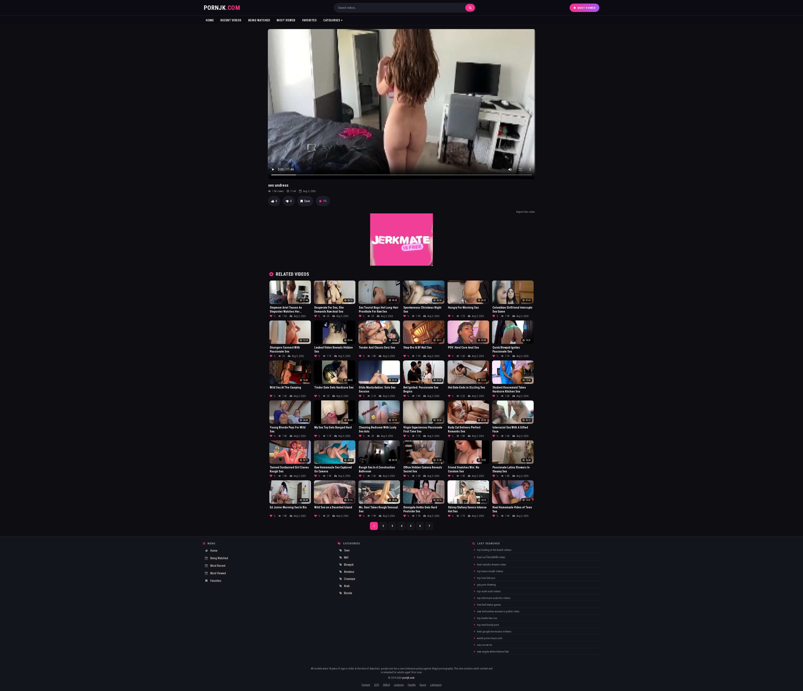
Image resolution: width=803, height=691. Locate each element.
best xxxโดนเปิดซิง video (490, 557)
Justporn (399, 684)
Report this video (525, 211)
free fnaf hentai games (488, 604)
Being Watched (259, 20)
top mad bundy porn (487, 624)
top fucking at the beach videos (493, 549)
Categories (332, 20)
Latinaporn (436, 684)
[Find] (470, 8)
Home (210, 20)
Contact (366, 684)
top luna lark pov (485, 577)
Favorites (309, 20)
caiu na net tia (484, 644)
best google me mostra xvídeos (493, 631)
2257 (376, 684)
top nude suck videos (488, 591)
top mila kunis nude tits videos (493, 598)
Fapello (412, 684)
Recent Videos (231, 20)
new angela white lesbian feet (492, 651)
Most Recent (217, 565)
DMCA (386, 684)
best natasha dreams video (491, 564)
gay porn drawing (486, 584)
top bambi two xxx (486, 618)
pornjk (222, 7)
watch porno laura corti (489, 638)
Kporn (423, 684)
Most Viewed (587, 7)
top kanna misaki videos (489, 571)
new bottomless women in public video (497, 611)
